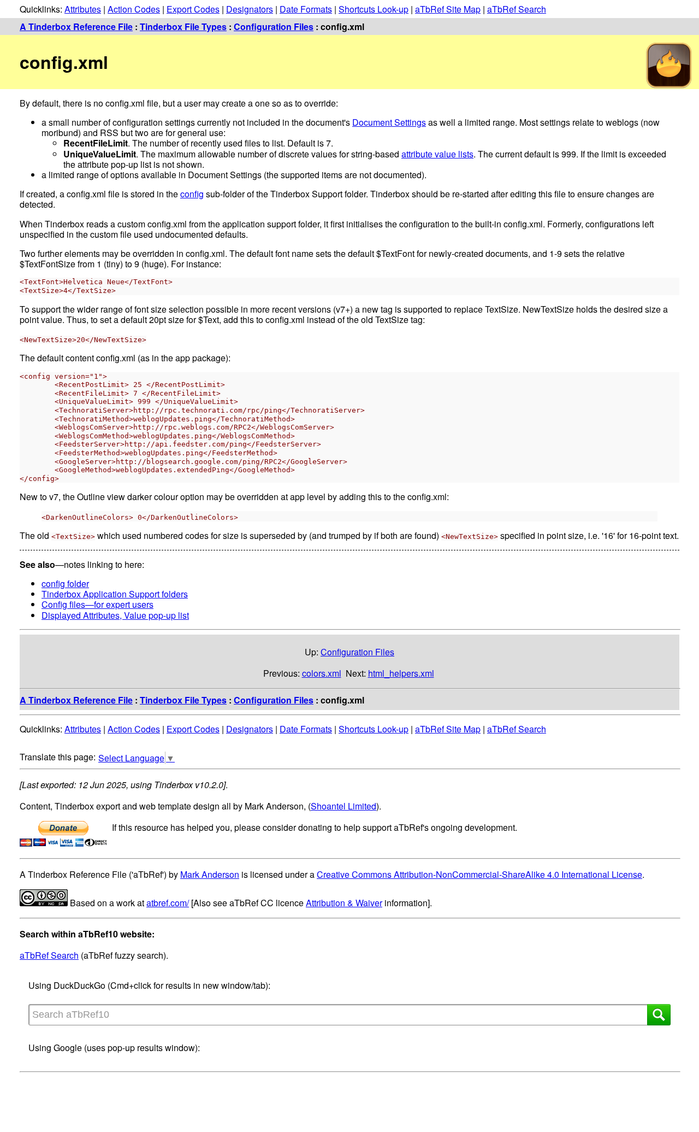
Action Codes (134, 9)
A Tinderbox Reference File (76, 26)
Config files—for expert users (97, 604)
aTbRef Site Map (448, 9)
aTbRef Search (516, 9)
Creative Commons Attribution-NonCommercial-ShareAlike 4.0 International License (479, 874)
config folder (65, 583)
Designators (249, 9)
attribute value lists (437, 154)
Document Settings (389, 122)
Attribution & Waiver (344, 902)
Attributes (82, 9)
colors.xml (321, 673)
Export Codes (193, 9)
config (192, 193)
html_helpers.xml (401, 673)
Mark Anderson (209, 874)
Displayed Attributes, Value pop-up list (115, 615)
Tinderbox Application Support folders (115, 594)
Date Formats (306, 9)
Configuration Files (273, 26)
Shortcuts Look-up (373, 9)
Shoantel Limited (343, 806)
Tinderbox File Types (183, 26)
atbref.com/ (167, 902)
